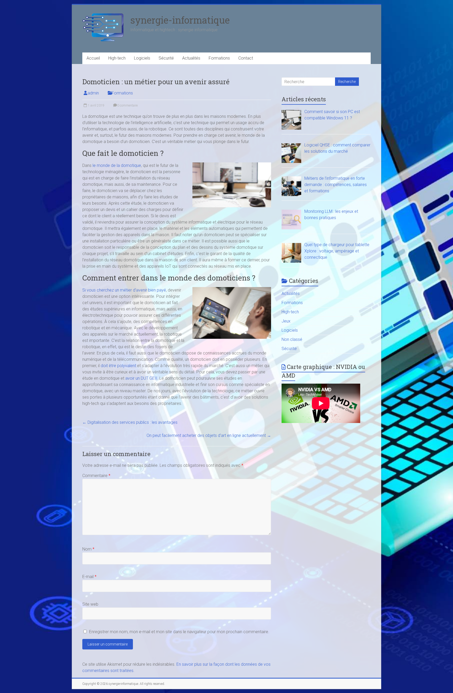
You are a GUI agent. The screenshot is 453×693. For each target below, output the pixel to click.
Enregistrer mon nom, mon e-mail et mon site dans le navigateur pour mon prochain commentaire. (179, 631)
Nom (88, 549)
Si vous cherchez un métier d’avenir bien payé (124, 290)
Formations (219, 58)
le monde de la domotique (117, 165)
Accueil (93, 58)
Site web (90, 604)
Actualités (191, 58)
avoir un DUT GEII (141, 378)
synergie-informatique (180, 20)
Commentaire (96, 475)
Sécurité (166, 58)
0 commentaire (127, 105)
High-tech (117, 58)
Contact (245, 58)
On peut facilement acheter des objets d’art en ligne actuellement (209, 435)
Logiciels (142, 58)
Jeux (286, 321)
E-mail (89, 576)
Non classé (292, 339)
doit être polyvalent (118, 365)
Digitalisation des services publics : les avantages (129, 422)
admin (93, 93)
